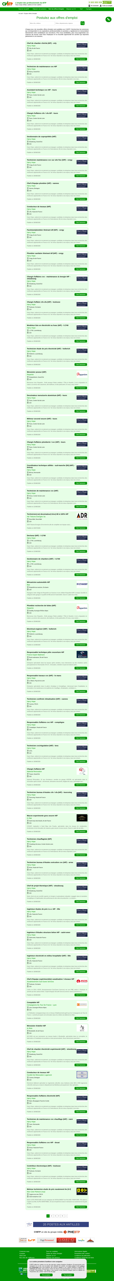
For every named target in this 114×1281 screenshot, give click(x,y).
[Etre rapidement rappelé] (107, 19)
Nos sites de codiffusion (26, 1257)
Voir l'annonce (80, 59)
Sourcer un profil (23, 9)
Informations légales (81, 1251)
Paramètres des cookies (82, 1253)
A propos (88, 9)
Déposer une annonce (39, 9)
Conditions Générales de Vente (84, 1257)
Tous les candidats (52, 1251)
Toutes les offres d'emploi (54, 1253)
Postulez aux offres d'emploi (57, 18)
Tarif (81, 9)
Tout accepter (68, 1275)
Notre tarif (22, 1255)
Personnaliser (46, 1275)
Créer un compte (107, 5)
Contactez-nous (24, 1251)
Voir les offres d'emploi (56, 9)
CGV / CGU (71, 1266)
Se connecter (95, 5)
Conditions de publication (82, 1255)
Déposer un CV (71, 9)
